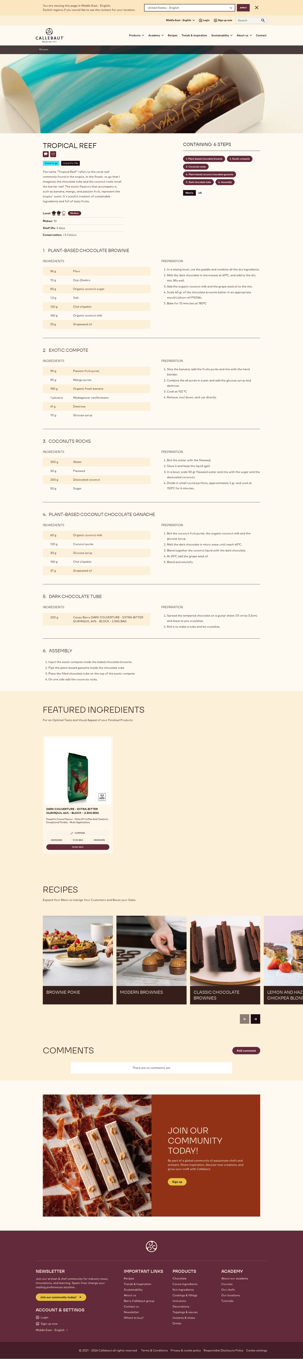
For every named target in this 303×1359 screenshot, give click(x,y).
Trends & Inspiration (194, 35)
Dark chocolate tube (200, 182)
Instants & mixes (184, 1317)
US (200, 192)
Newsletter (131, 1312)
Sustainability (133, 1289)
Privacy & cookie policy (186, 1350)
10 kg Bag (78, 840)
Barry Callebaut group (139, 1301)
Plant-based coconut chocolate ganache (211, 174)
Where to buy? (134, 1317)
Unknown (56, 840)
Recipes (172, 35)
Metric (189, 192)
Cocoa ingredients (185, 1284)
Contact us (131, 1306)
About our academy (234, 1278)
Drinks (177, 1323)
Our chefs (228, 1289)
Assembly (226, 182)
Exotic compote (241, 158)
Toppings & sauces (185, 1312)
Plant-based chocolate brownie (205, 158)
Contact (261, 35)
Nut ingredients (183, 1289)
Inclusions (179, 1301)
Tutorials (227, 1301)
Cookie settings (256, 1350)
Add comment (246, 1050)
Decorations (181, 1306)
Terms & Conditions (154, 1350)
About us (130, 1295)
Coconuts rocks (197, 166)
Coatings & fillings (185, 1295)
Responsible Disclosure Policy (223, 1350)
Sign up (177, 1182)
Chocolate (180, 1278)
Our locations (230, 1295)
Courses (227, 1284)
